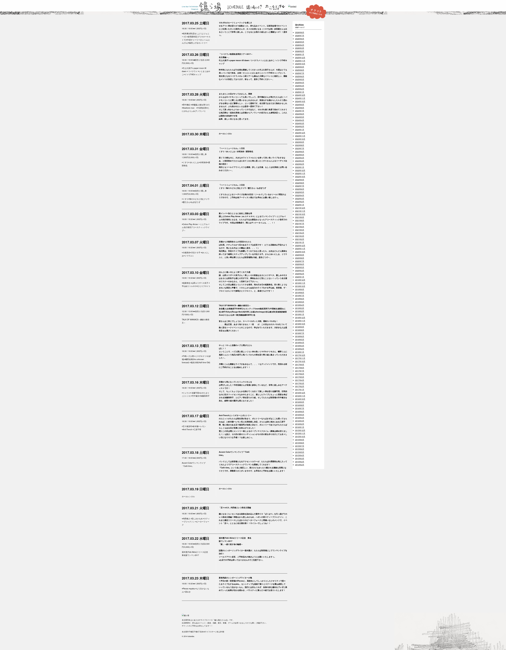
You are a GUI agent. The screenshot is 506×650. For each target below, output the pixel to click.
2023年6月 (299, 151)
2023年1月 (299, 167)
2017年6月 (299, 374)
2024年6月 (299, 114)
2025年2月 (299, 89)
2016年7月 (299, 408)
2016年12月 (300, 392)
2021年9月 (299, 217)
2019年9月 (299, 289)
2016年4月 (299, 417)
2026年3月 (299, 48)
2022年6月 (299, 189)
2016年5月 (299, 414)
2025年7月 (299, 73)
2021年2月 (299, 239)
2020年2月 (299, 273)
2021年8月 (299, 220)
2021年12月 (300, 208)
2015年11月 (300, 433)
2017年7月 (299, 370)
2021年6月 (299, 226)
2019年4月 (299, 305)
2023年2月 (299, 164)
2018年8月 (299, 330)
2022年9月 (299, 179)
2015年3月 (299, 458)
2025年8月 (299, 70)
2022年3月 (299, 198)
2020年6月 (299, 264)
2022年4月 (299, 195)
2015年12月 (300, 430)
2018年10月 (300, 323)
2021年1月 (299, 242)
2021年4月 (299, 233)
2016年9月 (299, 402)
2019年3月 (299, 308)
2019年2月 (299, 311)
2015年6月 (299, 449)
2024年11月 (300, 98)
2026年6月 (299, 38)
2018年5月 (299, 339)
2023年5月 (299, 154)
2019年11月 (300, 283)
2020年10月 (300, 251)
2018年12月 (300, 317)
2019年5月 (299, 302)
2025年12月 (300, 57)
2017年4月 (299, 380)
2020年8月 (299, 258)
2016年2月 (299, 424)
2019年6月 (299, 298)
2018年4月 (299, 342)
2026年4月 (299, 45)
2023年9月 (299, 142)
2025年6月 (299, 76)
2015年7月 (299, 446)
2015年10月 (300, 436)
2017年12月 (300, 355)
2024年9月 (299, 104)
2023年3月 (299, 161)
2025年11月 (300, 60)
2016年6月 (299, 411)
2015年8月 (299, 442)
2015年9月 (299, 439)
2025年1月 (299, 92)
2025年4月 (299, 82)
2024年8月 (299, 107)
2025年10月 (300, 63)
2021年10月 (300, 214)
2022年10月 (300, 176)
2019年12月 (300, 280)
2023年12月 (300, 132)
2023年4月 (299, 157)
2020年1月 (299, 277)
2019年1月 (299, 314)
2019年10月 (300, 286)
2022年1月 (299, 204)
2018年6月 (299, 336)
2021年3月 (299, 236)
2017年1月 (299, 389)
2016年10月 (300, 399)
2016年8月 (299, 405)
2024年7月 (299, 110)
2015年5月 (299, 452)
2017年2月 (299, 386)
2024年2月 (299, 126)
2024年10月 (300, 101)
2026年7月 (299, 35)
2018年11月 (300, 320)
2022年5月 (299, 192)
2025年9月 (299, 67)
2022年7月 (299, 186)
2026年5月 (299, 42)
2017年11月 (300, 358)
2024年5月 (299, 117)
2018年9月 (299, 327)
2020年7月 (299, 261)
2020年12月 (300, 245)
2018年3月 (299, 345)
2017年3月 (299, 383)
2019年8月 (299, 292)
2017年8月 (299, 367)
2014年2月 (299, 464)
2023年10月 (300, 139)
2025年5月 (299, 79)
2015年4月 (299, 455)
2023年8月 (299, 145)
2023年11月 (300, 136)
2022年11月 (300, 173)
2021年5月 (299, 230)
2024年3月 (299, 123)
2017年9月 (299, 364)
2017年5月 (299, 377)
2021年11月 (300, 211)
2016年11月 (300, 396)
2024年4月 (299, 120)
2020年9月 (299, 255)
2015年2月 (299, 461)
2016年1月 (299, 427)
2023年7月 (299, 148)
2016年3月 (299, 421)
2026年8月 (299, 32)
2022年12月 (300, 170)
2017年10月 (300, 361)
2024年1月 (299, 129)
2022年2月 (299, 201)
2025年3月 (299, 85)
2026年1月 (299, 54)
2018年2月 (299, 349)
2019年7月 (299, 295)
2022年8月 (299, 183)
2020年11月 (300, 248)
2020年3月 (299, 270)
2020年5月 (299, 267)
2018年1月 (299, 352)
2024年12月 (300, 95)
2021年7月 (299, 223)
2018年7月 (299, 333)
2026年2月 (299, 51)
